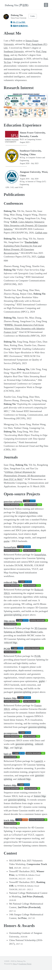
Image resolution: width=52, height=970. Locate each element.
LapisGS (38, 761)
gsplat (6, 541)
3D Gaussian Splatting (26, 512)
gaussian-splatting (13, 501)
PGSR (7, 648)
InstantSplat (10, 547)
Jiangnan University (13, 58)
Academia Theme (25, 964)
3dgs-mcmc (9, 621)
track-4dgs (9, 820)
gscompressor (11, 733)
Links (32, 16)
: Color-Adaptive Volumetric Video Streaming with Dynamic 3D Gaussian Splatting (25, 225)
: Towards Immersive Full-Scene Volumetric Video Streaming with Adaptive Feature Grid (24, 328)
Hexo (15, 964)
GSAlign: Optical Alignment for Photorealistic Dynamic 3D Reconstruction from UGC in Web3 (24, 476)
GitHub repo (41, 232)
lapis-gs (7, 753)
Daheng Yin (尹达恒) (17, 5)
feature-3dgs (10, 698)
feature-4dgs (10, 785)
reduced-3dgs (10, 582)
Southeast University (14, 51)
